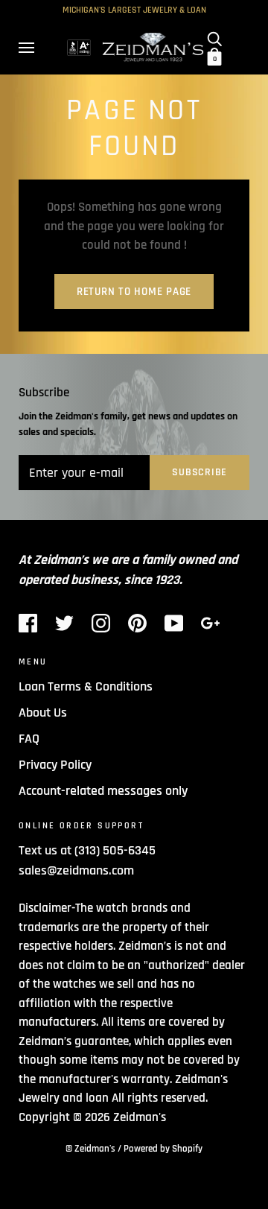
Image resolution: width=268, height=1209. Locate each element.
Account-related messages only (103, 790)
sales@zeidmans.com (76, 870)
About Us (43, 712)
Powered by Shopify (163, 1149)
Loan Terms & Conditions (86, 686)
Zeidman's (139, 1117)
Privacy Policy (55, 764)
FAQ (29, 738)
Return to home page (134, 292)
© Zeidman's (90, 1149)
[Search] (214, 38)
